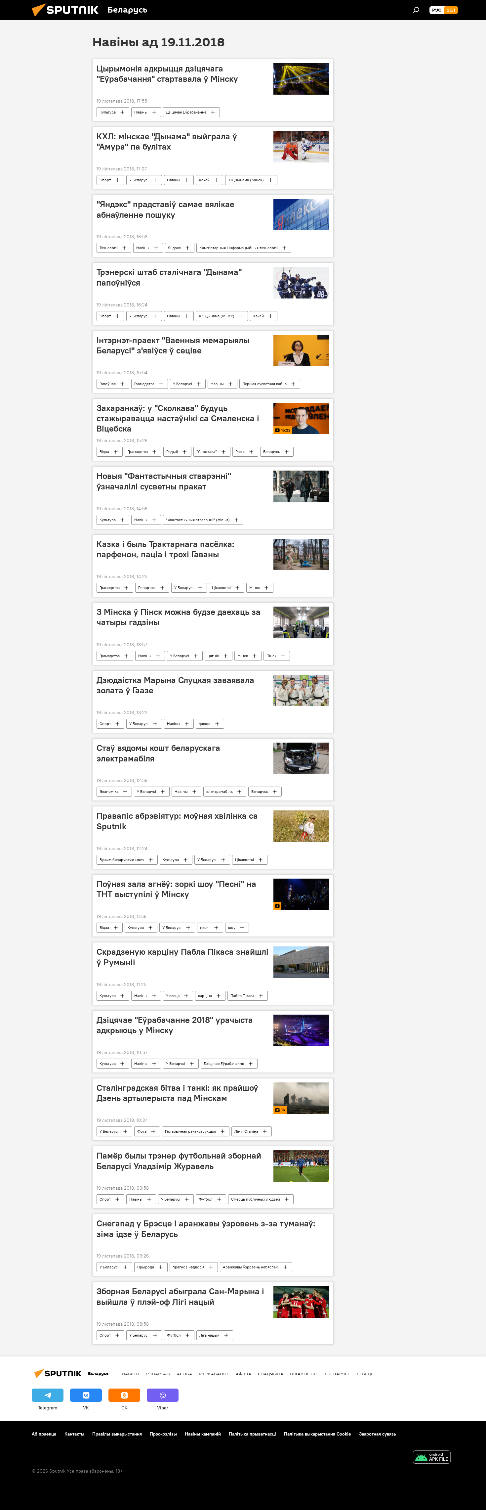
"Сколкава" (206, 451)
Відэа (104, 451)
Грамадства (144, 383)
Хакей (204, 179)
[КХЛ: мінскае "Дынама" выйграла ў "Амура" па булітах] (301, 146)
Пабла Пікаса (242, 995)
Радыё (172, 451)
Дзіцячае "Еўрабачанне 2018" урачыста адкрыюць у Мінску (175, 1025)
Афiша (243, 1374)
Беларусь (271, 451)
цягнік (213, 655)
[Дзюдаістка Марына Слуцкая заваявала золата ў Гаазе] (301, 691)
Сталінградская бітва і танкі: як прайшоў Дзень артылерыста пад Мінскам (177, 1092)
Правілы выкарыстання (117, 1434)
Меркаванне (214, 1374)
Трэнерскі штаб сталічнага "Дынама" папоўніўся (169, 277)
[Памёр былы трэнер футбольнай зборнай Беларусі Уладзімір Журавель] (301, 1166)
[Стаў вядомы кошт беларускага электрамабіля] (301, 758)
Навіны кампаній (203, 1434)
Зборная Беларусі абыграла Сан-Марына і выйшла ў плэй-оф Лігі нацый (180, 1296)
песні (205, 927)
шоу (231, 927)
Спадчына (270, 1374)
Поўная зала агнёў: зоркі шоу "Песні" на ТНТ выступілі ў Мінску (176, 889)
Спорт (105, 179)
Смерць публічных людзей (255, 1199)
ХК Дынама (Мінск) (246, 179)
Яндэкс (174, 247)
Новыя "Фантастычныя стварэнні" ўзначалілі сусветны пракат (164, 481)
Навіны (140, 112)
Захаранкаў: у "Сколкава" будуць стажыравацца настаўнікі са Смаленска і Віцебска (178, 418)
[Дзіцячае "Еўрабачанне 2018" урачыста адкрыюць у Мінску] (301, 1030)
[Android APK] (431, 1457)
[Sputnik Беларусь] (67, 18)
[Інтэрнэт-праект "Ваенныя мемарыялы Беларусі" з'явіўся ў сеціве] (301, 350)
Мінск (254, 587)
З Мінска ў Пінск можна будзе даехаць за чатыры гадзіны (179, 617)
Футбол (206, 1199)
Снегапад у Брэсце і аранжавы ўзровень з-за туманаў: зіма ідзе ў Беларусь (206, 1228)
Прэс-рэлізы (163, 1434)
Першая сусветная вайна (264, 383)
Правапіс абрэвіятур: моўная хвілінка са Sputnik (177, 820)
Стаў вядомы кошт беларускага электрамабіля (158, 753)
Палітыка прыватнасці (252, 1434)
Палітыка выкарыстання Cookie (317, 1434)
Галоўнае (108, 383)
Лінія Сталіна (246, 1131)
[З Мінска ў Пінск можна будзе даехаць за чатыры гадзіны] (301, 622)
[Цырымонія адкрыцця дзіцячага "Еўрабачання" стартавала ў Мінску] (301, 79)
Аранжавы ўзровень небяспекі (251, 1266)
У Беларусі (138, 179)
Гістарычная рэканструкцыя (190, 1131)
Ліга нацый (209, 1335)
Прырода (145, 1266)
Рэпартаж (147, 587)
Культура (108, 112)
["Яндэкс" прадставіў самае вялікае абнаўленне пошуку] (301, 214)
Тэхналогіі (109, 247)
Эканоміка (109, 791)
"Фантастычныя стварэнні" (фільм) (198, 519)
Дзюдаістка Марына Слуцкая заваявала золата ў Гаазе (175, 685)
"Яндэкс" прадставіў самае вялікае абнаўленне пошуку (165, 209)
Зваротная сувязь (377, 1434)
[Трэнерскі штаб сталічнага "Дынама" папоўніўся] (301, 282)
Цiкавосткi (221, 587)
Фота (141, 1131)
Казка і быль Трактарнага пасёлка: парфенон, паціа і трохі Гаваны (165, 549)
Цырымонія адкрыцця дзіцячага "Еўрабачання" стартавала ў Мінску (167, 73)
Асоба (184, 1374)
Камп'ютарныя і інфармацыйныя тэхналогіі (238, 247)
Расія (240, 451)
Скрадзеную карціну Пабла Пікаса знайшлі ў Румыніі (182, 956)
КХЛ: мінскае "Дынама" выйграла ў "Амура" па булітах (167, 141)
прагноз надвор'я (188, 1266)
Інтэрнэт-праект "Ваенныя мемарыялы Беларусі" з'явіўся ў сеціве (173, 345)
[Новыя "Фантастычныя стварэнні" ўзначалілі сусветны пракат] (301, 486)
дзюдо (205, 723)
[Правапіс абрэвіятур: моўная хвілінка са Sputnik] (301, 826)
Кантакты (74, 1434)
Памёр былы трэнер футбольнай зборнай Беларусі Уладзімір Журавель (179, 1160)
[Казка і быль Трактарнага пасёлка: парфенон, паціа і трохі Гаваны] (301, 554)
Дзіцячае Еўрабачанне (186, 112)
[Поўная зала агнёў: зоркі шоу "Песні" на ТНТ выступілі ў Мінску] (301, 894)
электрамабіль (219, 791)
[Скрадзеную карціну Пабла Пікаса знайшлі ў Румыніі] (301, 962)
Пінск (271, 655)
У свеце (173, 995)
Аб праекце (44, 1434)
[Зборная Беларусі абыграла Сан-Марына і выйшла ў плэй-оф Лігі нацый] (301, 1302)
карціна (205, 995)
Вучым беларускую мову (122, 859)
